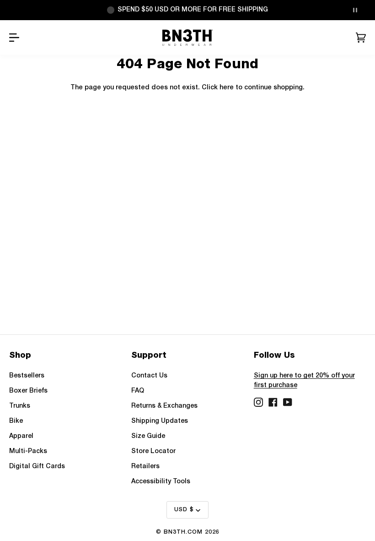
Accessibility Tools (160, 482)
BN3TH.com (183, 532)
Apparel (21, 436)
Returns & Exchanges (164, 406)
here (227, 88)
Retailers (145, 467)
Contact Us (149, 376)
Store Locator (153, 451)
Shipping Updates (159, 421)
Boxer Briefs (28, 391)
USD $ (184, 509)
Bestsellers (26, 376)
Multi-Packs (28, 451)
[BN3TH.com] (187, 37)
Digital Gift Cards (37, 467)
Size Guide (148, 436)
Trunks (19, 406)
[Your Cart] (361, 38)
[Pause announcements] (354, 10)
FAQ (137, 391)
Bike (16, 421)
